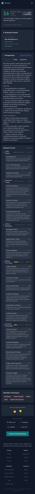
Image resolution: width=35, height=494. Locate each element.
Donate (9, 461)
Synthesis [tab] (7, 59)
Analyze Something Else (17, 434)
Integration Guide (9, 476)
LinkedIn (12, 427)
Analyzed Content (11, 32)
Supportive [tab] (23, 59)
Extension (9, 457)
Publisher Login (9, 484)
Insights (26, 457)
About (26, 469)
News (25, 461)
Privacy (26, 476)
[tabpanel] (17, 102)
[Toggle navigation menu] (32, 3)
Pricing (9, 454)
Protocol (26, 473)
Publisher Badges (9, 469)
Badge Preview (9, 473)
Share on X (12, 422)
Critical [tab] (15, 59)
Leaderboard (25, 454)
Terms (9, 480)
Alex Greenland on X (11, 39)
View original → (9, 46)
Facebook (25, 422)
